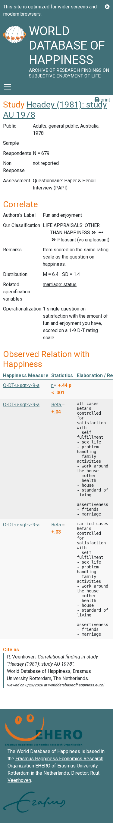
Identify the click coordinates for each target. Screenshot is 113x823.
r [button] (52, 385)
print (104, 100)
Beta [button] (56, 404)
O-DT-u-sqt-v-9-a (21, 385)
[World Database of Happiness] (14, 50)
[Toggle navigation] (7, 86)
